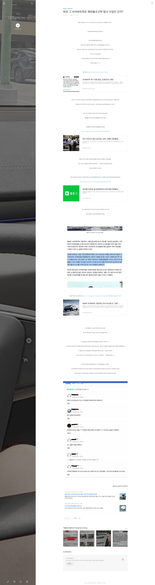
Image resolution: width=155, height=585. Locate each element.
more (126, 528)
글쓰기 (8, 581)
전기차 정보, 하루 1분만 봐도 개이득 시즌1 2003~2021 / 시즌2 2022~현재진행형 (85, 560)
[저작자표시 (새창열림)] (79, 518)
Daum (95, 583)
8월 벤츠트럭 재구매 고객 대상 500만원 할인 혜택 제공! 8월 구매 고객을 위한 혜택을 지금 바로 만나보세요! (90, 497)
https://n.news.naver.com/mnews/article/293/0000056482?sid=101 (101, 296)
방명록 (15, 581)
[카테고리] (4, 3)
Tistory (104, 583)
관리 (27, 581)
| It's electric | (17, 18)
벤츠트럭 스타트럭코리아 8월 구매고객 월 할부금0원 (81, 494)
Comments (67, 552)
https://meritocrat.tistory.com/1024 (97, 72)
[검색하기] (32, 3)
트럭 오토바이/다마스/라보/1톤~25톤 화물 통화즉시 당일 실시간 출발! (84, 508)
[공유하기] (68, 518)
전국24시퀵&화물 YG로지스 (73, 506)
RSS (21, 581)
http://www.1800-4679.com (72, 503)
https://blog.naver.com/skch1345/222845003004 (95, 131)
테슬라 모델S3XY (68, 9)
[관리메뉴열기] (152, 3)
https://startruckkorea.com (72, 492)
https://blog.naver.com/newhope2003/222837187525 (95, 181)
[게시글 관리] (70, 518)
